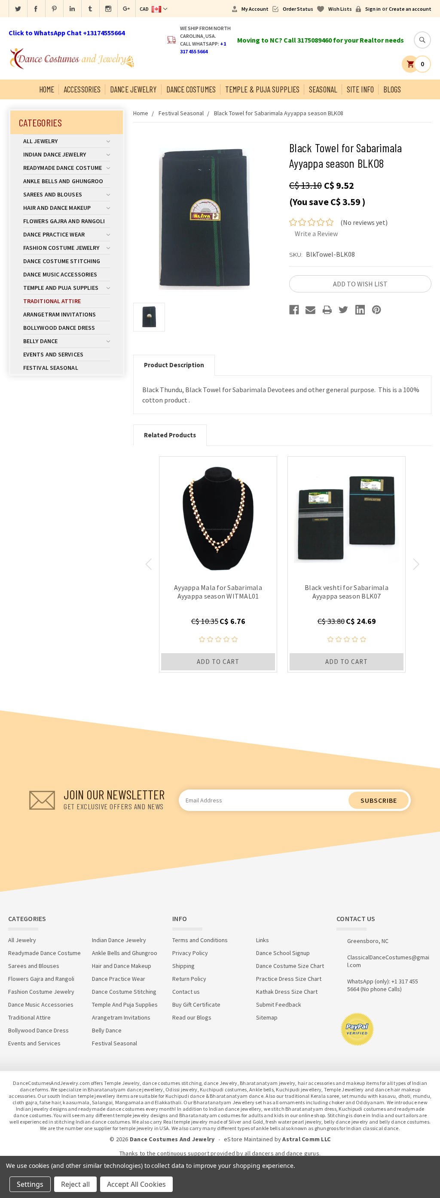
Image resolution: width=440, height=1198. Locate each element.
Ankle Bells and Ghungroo (63, 181)
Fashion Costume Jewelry (61, 248)
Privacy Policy (190, 953)
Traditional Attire (52, 301)
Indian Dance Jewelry (54, 154)
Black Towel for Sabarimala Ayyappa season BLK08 (278, 113)
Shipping (183, 966)
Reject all (75, 1184)
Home (46, 89)
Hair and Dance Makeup (57, 208)
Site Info (360, 89)
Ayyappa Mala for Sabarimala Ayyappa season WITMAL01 (218, 591)
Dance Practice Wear (54, 234)
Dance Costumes (191, 89)
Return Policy (189, 979)
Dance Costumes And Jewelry (172, 1139)
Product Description (174, 365)
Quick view (218, 515)
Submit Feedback (278, 1004)
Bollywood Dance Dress (59, 328)
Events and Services (53, 354)
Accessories (82, 89)
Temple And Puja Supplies (60, 288)
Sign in (373, 9)
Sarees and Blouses (52, 194)
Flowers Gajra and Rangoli (64, 221)
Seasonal (323, 89)
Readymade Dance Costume (62, 168)
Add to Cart (218, 661)
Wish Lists (340, 9)
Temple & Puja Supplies (262, 89)
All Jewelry (40, 141)
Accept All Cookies (136, 1184)
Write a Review (316, 233)
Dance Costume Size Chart (290, 966)
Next (416, 564)
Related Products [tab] (170, 435)
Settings (30, 1184)
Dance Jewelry (133, 89)
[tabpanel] (218, 564)
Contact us (186, 991)
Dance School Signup (283, 953)
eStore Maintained (248, 1139)
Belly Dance (40, 341)
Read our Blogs (191, 1017)
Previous (148, 564)
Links (262, 940)
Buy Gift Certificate (196, 1004)
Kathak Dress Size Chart (287, 991)
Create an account (410, 9)
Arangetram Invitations (59, 314)
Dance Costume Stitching (61, 261)
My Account (255, 9)
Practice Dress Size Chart (288, 979)
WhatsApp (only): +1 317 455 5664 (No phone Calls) (382, 985)
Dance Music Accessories (60, 274)
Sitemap (267, 1017)
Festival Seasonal (50, 368)
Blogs (392, 89)
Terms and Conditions (200, 940)
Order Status (298, 9)
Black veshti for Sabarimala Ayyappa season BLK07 (346, 591)
